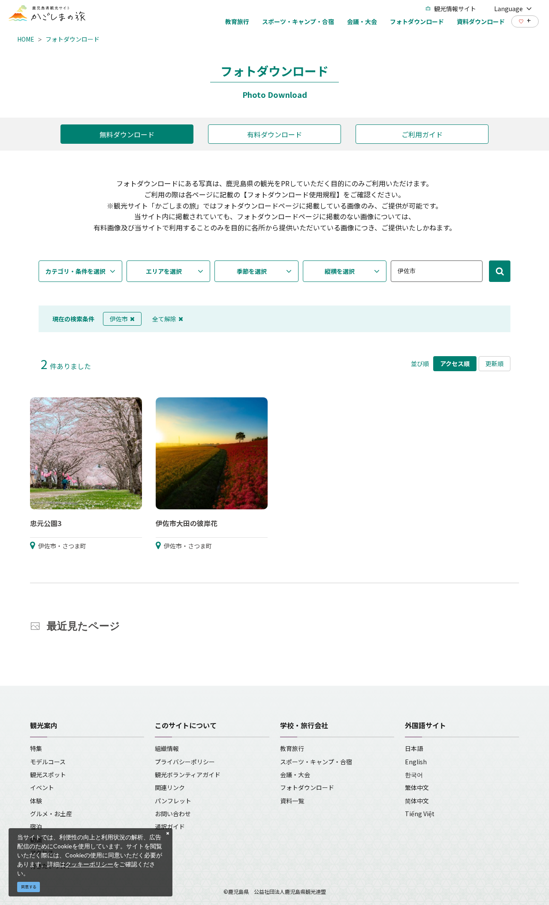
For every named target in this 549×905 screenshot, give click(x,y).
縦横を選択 (340, 271)
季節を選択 (252, 271)
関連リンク (170, 787)
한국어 (414, 774)
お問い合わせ (173, 813)
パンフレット (173, 800)
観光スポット (48, 774)
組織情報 (167, 748)
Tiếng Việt (419, 813)
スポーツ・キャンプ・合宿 (316, 761)
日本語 (414, 748)
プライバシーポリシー (185, 761)
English (416, 761)
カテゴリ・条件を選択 (75, 271)
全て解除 (164, 319)
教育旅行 (292, 748)
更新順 (495, 363)
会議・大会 (295, 774)
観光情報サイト (455, 8)
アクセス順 (455, 363)
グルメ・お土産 (51, 813)
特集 (36, 748)
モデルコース (48, 761)
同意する (28, 887)
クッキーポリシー (89, 864)
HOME (25, 39)
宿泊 (36, 826)
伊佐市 (119, 319)
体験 (36, 800)
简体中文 (417, 800)
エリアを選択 (164, 271)
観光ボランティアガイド (187, 774)
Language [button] (508, 8)
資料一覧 (292, 800)
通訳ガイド (170, 826)
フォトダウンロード (72, 39)
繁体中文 (417, 787)
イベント (42, 787)
